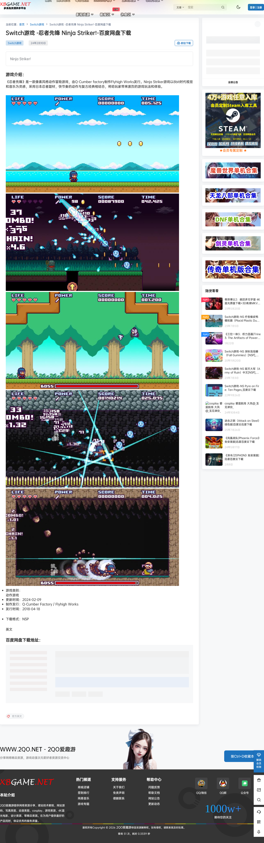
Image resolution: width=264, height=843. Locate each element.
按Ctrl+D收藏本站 (244, 756)
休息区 (126, 14)
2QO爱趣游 (123, 827)
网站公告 (154, 798)
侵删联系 (119, 798)
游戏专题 (83, 804)
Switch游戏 (37, 24)
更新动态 (154, 804)
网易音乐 (83, 798)
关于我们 (119, 787)
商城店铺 (83, 787)
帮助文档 (154, 793)
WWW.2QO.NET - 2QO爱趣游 (38, 749)
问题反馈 (154, 787)
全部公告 (233, 82)
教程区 (109, 12)
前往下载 (186, 43)
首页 (22, 24)
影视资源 (83, 14)
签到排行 (83, 793)
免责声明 (119, 793)
